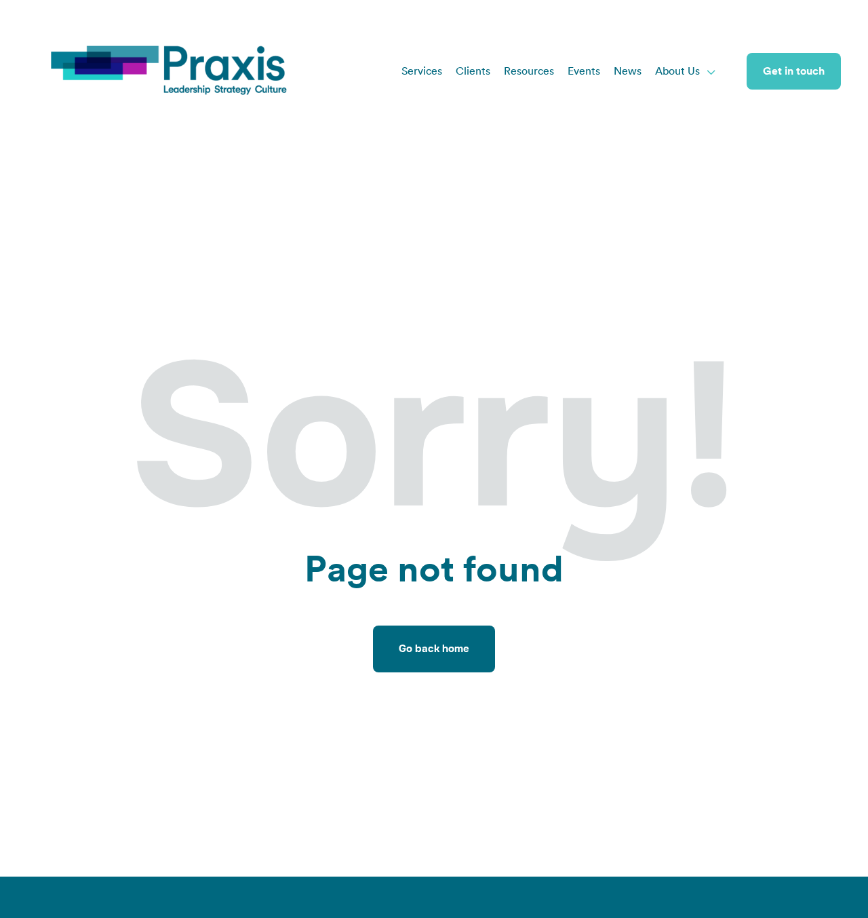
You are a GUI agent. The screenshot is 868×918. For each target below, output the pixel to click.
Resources (529, 71)
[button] (686, 71)
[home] (169, 71)
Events (584, 71)
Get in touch (794, 71)
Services (421, 71)
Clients (473, 71)
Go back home (434, 648)
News (628, 71)
